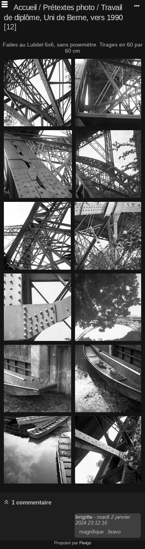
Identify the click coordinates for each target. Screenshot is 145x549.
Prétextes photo (69, 7)
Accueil (25, 7)
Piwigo (85, 542)
